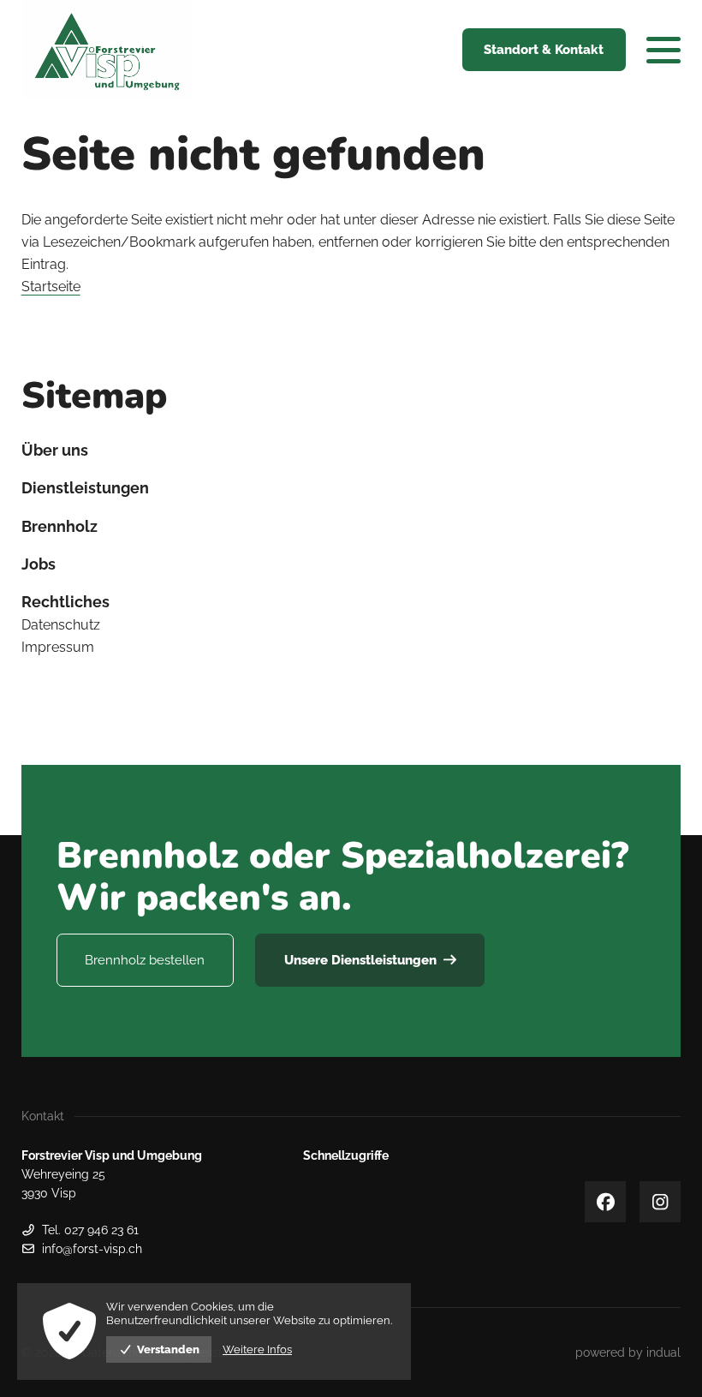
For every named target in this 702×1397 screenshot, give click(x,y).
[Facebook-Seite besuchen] (605, 1201)
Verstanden (168, 1349)
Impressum (57, 647)
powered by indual (628, 1352)
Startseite (50, 286)
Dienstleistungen (85, 488)
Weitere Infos (257, 1349)
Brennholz (59, 526)
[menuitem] (351, 451)
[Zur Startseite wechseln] (107, 50)
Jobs (38, 564)
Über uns (54, 450)
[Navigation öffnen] (663, 50)
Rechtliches (65, 602)
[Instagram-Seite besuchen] (660, 1201)
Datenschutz (60, 625)
